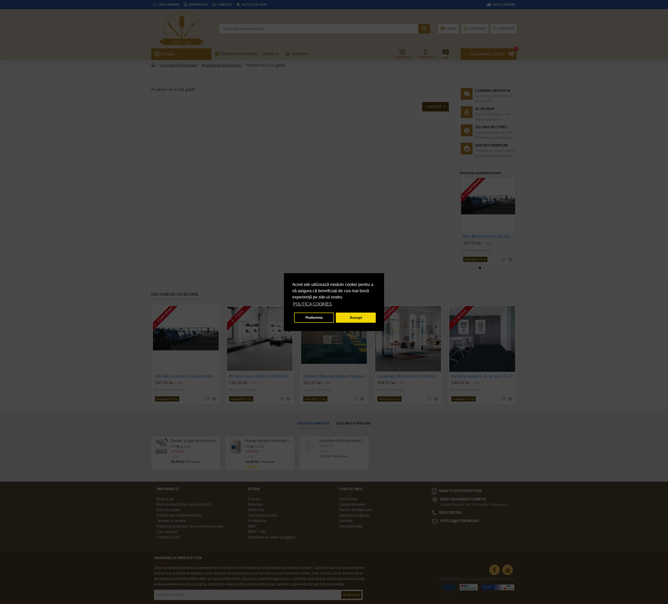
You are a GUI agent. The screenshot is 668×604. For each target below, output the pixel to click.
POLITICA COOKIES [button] (312, 304)
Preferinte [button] (314, 317)
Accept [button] (356, 317)
